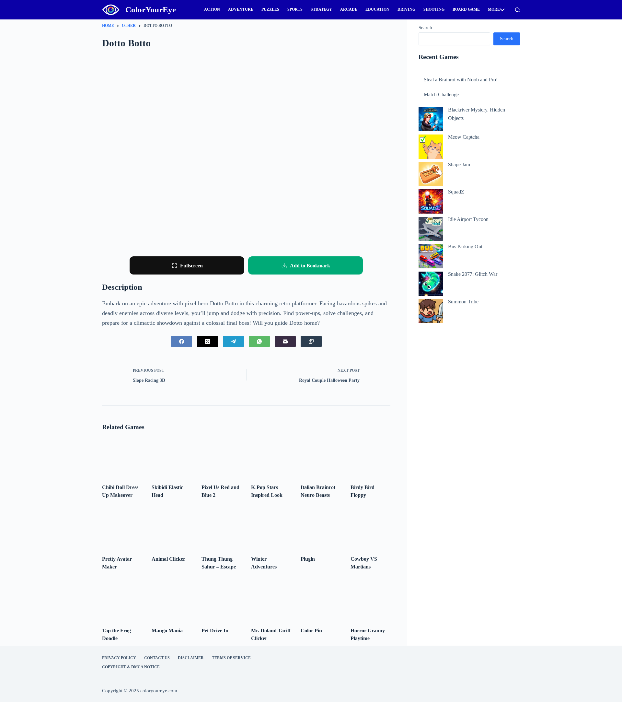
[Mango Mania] (171, 600)
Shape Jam (459, 164)
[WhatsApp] (259, 341)
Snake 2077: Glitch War (472, 274)
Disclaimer (191, 658)
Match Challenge (441, 94)
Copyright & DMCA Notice (131, 667)
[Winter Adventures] (271, 529)
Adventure (240, 9)
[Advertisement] (469, 347)
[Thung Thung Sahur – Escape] (221, 529)
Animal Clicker (168, 559)
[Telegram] (233, 341)
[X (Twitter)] (207, 341)
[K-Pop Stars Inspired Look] (271, 457)
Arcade (348, 9)
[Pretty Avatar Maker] (122, 529)
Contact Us (157, 658)
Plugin (308, 559)
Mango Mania (167, 630)
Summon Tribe (463, 301)
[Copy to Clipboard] (311, 341)
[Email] (285, 341)
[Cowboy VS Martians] (370, 529)
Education (377, 9)
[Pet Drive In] (221, 600)
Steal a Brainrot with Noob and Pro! (461, 79)
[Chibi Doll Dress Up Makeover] (122, 457)
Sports (295, 9)
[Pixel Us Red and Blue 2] (221, 457)
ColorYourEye (150, 9)
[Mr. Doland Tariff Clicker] (271, 600)
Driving (406, 9)
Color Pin (311, 630)
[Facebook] (181, 341)
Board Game (466, 9)
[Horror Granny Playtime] (370, 600)
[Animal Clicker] (171, 529)
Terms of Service (231, 658)
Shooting (433, 9)
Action (212, 9)
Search (425, 27)
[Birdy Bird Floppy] (370, 457)
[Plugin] (320, 529)
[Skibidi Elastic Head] (171, 457)
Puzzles (270, 9)
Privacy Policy (119, 658)
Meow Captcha (463, 137)
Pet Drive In (215, 630)
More (494, 9)
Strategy (321, 9)
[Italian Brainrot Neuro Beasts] (320, 457)
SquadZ (456, 191)
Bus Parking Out (465, 246)
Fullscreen (191, 265)
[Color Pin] (320, 600)
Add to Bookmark (310, 265)
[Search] (517, 9)
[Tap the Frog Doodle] (122, 600)
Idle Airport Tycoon (468, 219)
